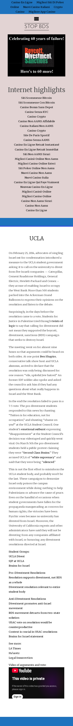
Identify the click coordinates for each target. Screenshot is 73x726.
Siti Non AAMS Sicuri (36, 154)
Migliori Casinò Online (36, 191)
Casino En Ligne (36, 210)
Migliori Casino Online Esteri (36, 163)
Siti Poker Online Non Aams (36, 168)
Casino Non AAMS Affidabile (36, 121)
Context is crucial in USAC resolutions (33, 631)
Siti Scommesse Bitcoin (36, 97)
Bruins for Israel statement (26, 636)
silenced (48, 462)
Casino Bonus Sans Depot (36, 107)
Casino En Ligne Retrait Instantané (36, 144)
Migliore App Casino (42, 11)
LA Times (15, 648)
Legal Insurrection (21, 657)
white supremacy (43, 457)
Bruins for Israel (19, 565)
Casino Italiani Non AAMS (36, 125)
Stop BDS (36, 26)
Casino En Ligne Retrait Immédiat (36, 149)
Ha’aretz (14, 653)
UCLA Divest (17, 556)
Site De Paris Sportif (36, 135)
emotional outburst (33, 429)
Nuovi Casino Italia (36, 177)
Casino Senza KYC (36, 111)
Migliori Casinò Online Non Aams (36, 158)
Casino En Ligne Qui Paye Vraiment (36, 182)
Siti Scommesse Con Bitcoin (36, 102)
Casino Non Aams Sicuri (36, 200)
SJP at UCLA (16, 561)
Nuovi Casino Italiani (36, 7)
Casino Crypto (36, 116)
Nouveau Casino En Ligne (36, 186)
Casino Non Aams (36, 205)
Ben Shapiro (48, 356)
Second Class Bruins (36, 452)
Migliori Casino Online (36, 196)
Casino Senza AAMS (36, 139)
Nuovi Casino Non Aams (36, 172)
